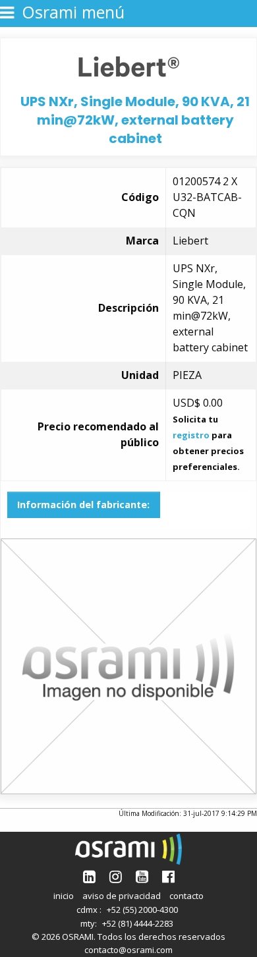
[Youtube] (142, 876)
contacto (186, 896)
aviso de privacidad (121, 896)
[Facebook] (168, 876)
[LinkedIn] (89, 876)
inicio (63, 896)
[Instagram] (115, 876)
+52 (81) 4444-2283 (137, 923)
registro (191, 435)
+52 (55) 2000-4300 (142, 909)
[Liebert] (128, 65)
